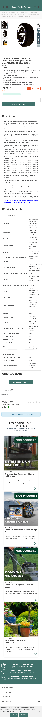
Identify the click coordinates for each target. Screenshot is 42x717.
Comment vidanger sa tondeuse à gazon (20, 586)
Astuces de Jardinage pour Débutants (16, 641)
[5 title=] (39, 402)
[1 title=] (28, 402)
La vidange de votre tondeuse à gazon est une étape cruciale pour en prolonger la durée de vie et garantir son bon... (21, 594)
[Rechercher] (3, 7)
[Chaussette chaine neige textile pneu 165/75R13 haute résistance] (38, 46)
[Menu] (7, 7)
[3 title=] (34, 402)
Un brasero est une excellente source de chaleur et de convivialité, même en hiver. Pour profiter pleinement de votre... (20, 483)
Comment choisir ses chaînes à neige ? (21, 530)
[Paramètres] (39, 7)
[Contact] (35, 7)
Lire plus (14, 715)
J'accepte (23, 715)
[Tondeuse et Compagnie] (21, 7)
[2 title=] (31, 402)
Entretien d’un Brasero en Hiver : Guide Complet (19, 475)
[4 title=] (36, 402)
